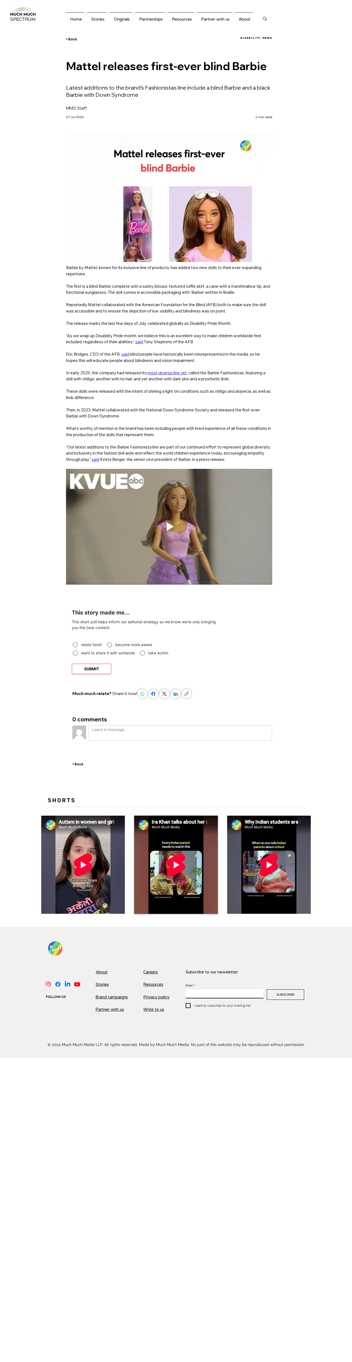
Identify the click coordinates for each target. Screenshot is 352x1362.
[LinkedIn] (175, 694)
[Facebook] (153, 694)
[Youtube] (77, 984)
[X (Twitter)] (164, 694)
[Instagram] (48, 984)
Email (190, 985)
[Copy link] (186, 694)
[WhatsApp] (142, 694)
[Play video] (169, 527)
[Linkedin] (67, 984)
